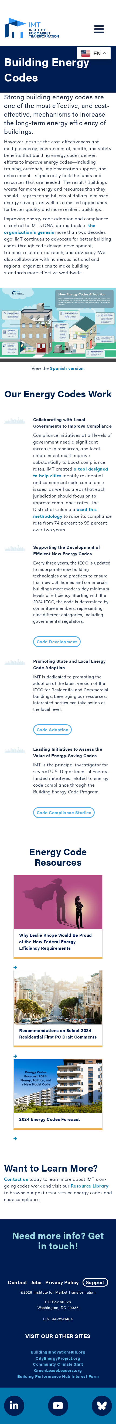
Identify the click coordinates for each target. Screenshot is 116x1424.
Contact (17, 1282)
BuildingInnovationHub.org (58, 1352)
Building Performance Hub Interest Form (58, 1376)
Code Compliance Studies (64, 812)
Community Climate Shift (58, 1364)
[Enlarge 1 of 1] (109, 295)
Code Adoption (53, 729)
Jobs (36, 1282)
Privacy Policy (62, 1282)
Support (95, 1282)
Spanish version (67, 368)
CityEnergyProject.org (58, 1358)
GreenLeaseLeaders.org (58, 1370)
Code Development (57, 641)
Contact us (16, 1179)
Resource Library (90, 1186)
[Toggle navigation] (99, 29)
